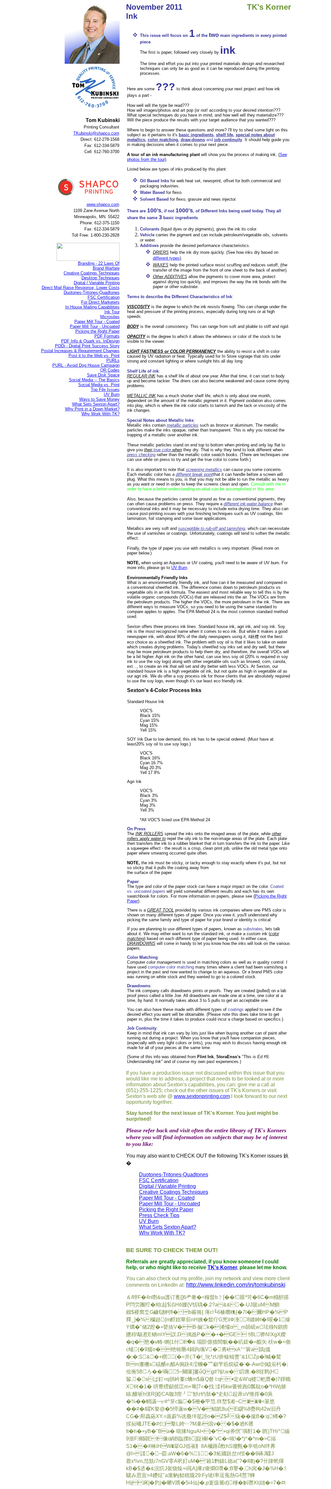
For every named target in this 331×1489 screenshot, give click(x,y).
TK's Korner (222, 1267)
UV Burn (149, 1221)
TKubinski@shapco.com (96, 133)
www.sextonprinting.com (202, 1096)
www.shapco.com (103, 204)
